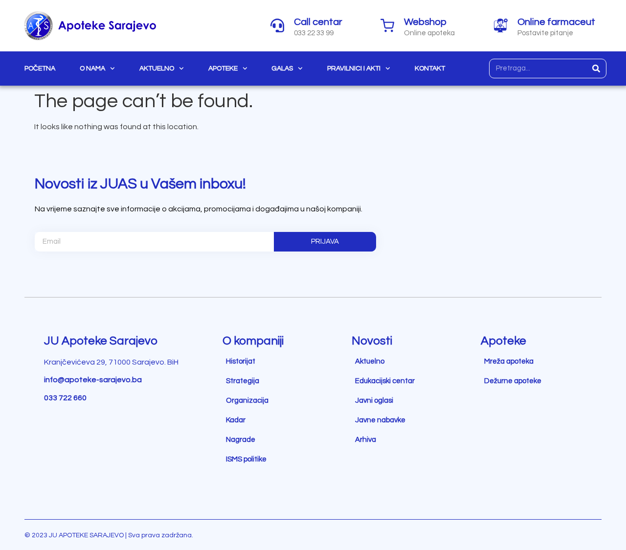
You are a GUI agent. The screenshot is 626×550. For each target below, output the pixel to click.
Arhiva (365, 439)
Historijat (240, 361)
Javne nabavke (380, 420)
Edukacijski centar (385, 381)
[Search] (596, 68)
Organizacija (247, 400)
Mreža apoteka (509, 361)
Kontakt (430, 68)
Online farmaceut (556, 22)
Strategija (242, 381)
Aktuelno (156, 68)
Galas (282, 68)
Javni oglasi (374, 400)
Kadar (236, 420)
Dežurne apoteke (512, 381)
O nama (92, 68)
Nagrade (240, 439)
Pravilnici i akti (353, 68)
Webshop (425, 22)
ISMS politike (246, 459)
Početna (39, 68)
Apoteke (223, 68)
